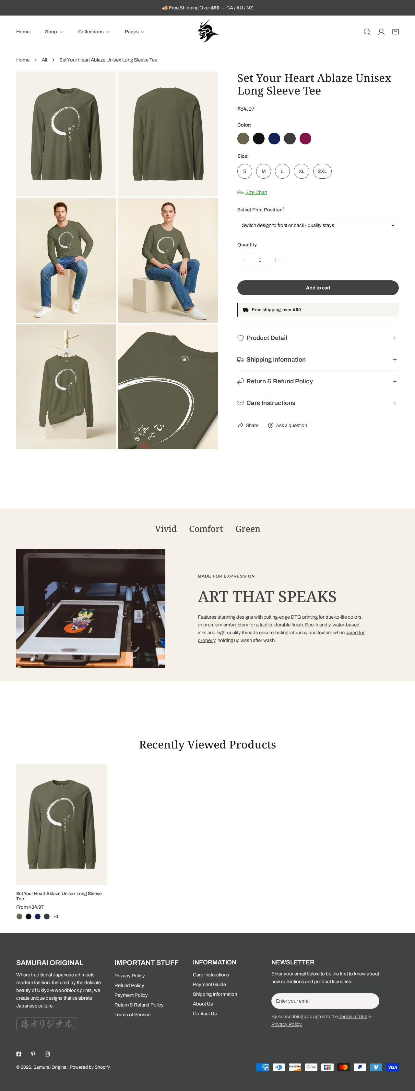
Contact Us (205, 1013)
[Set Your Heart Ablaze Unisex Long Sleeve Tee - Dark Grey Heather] (46, 916)
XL (301, 171)
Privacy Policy (129, 975)
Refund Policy (129, 985)
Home (23, 59)
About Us (203, 1004)
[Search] (367, 32)
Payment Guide (209, 984)
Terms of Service (132, 1014)
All (44, 59)
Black (259, 138)
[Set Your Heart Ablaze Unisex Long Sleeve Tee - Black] (28, 916)
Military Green (243, 138)
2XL (322, 171)
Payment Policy (131, 995)
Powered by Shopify (90, 1067)
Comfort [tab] (206, 528)
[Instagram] (47, 1054)
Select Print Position (260, 210)
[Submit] (371, 1000)
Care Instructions (211, 974)
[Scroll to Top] (403, 1056)
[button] (53, 31)
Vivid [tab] (166, 528)
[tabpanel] (207, 609)
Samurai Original (50, 1067)
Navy (274, 138)
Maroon (305, 138)
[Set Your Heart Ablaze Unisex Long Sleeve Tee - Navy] (37, 916)
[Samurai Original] (207, 31)
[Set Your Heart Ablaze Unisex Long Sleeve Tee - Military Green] (19, 916)
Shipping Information (215, 994)
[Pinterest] (33, 1054)
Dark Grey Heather (290, 138)
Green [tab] (247, 528)
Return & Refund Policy (139, 1004)
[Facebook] (19, 1054)
